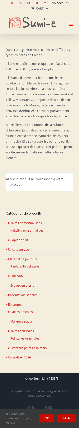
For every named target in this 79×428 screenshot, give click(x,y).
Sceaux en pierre (22, 285)
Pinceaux (16, 276)
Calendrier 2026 (19, 357)
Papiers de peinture (24, 266)
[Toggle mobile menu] (71, 20)
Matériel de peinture (23, 259)
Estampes (15, 304)
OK (47, 418)
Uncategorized (18, 249)
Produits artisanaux (22, 295)
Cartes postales (21, 312)
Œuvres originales (21, 331)
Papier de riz (19, 240)
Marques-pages (21, 321)
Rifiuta (67, 418)
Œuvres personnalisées (25, 223)
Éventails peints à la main (28, 348)
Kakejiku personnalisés (26, 230)
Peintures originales (24, 338)
